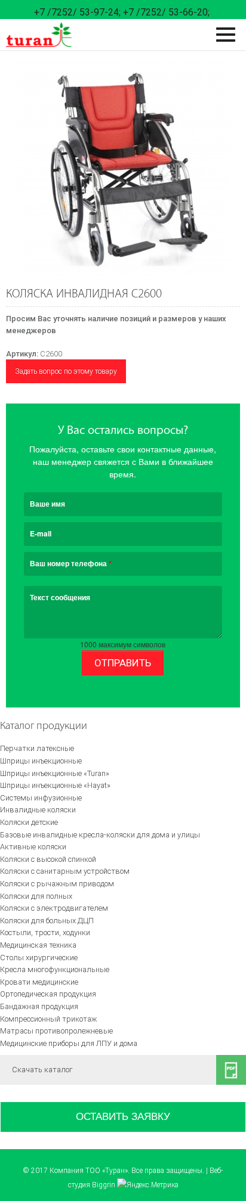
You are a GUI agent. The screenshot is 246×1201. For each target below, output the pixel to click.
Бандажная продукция (39, 1006)
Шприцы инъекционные (41, 760)
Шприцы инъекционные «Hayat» (55, 785)
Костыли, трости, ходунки (45, 932)
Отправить (122, 663)
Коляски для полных (36, 896)
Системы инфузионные (41, 797)
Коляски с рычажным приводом (57, 883)
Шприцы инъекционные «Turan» (54, 773)
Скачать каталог (42, 1069)
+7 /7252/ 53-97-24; (77, 12)
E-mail (40, 533)
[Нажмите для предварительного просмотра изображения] (122, 168)
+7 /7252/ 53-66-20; (166, 12)
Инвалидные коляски (38, 809)
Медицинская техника (38, 945)
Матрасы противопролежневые (56, 1030)
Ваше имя (47, 503)
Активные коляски (33, 846)
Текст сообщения (60, 597)
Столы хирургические (39, 957)
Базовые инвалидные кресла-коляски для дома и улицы (100, 834)
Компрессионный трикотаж (48, 1018)
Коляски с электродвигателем (54, 908)
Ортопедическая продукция (48, 993)
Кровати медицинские (39, 981)
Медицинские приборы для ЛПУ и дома (68, 1043)
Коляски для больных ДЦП (47, 920)
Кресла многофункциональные (54, 969)
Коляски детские (29, 822)
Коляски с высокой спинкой (48, 859)
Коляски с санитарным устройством (65, 871)
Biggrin (103, 1185)
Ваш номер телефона (71, 563)
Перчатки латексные (37, 748)
